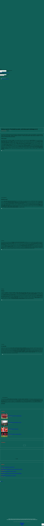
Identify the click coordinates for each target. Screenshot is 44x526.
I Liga (1, 474)
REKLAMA (22, 524)
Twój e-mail (7, 74)
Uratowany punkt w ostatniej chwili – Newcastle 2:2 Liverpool (8, 471)
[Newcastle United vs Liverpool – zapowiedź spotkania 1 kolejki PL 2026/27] (4, 416)
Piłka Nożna (2, 476)
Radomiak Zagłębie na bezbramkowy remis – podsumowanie (8, 475)
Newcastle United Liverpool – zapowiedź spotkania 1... (15, 434)
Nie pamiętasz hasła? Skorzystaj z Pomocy (4, 72)
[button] (42, 97)
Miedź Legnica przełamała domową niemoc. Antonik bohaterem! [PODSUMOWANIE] (11, 473)
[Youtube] (3, 77)
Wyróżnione (9, 423)
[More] (24, 445)
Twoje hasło (7, 71)
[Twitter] (2, 77)
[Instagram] (1, 77)
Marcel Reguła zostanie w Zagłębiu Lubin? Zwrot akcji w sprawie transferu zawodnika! (11, 469)
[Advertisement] (22, 121)
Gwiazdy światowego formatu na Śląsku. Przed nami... (15, 422)
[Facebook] (0, 77)
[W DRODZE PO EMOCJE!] (5, 97)
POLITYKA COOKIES (22, 523)
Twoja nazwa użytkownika (9, 70)
